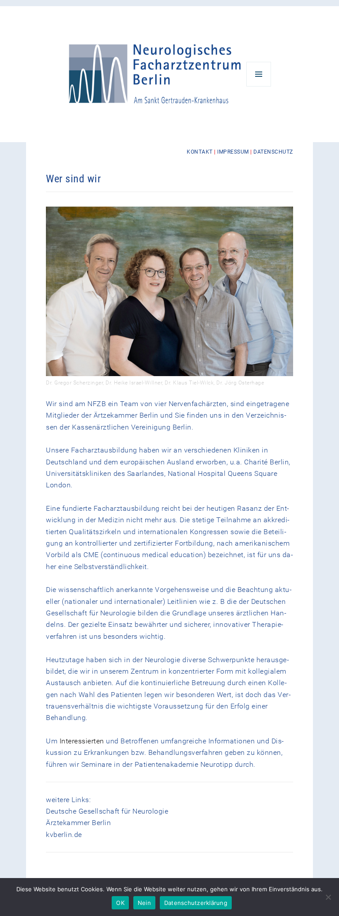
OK (120, 902)
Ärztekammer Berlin (78, 822)
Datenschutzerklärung (195, 902)
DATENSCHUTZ (273, 152)
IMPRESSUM (233, 152)
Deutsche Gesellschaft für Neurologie (107, 811)
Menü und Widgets (259, 86)
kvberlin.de (64, 834)
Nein (144, 902)
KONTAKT (200, 152)
